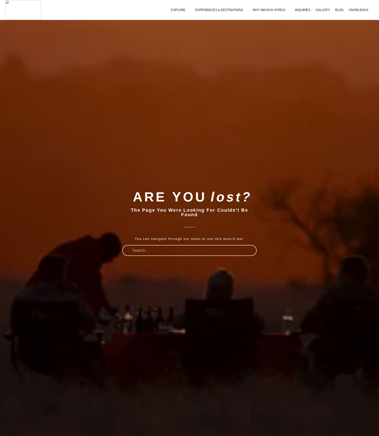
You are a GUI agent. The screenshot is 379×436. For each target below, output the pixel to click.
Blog (339, 10)
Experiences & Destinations (219, 10)
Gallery (323, 10)
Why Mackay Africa (269, 10)
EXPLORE (178, 10)
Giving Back (358, 10)
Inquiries (302, 10)
